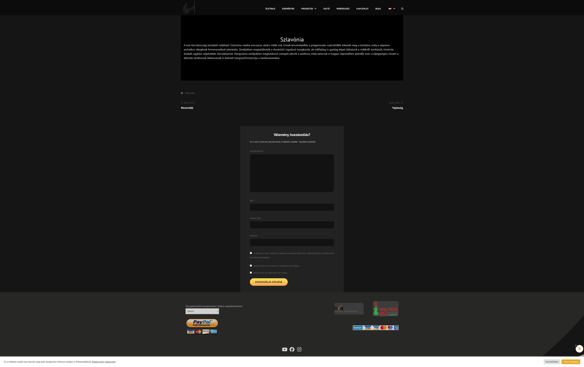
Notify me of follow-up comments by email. (277, 266)
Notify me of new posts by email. (271, 273)
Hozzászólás (257, 151)
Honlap (253, 236)
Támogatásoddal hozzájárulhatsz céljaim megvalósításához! (214, 306)
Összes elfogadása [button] (570, 361)
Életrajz (270, 8)
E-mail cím (256, 218)
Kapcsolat (362, 8)
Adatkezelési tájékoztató (104, 361)
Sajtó (326, 8)
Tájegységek (190, 93)
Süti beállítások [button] (552, 361)
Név (252, 200)
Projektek (307, 8)
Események (288, 8)
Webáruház (343, 8)
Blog (378, 8)
